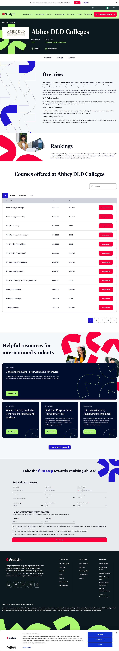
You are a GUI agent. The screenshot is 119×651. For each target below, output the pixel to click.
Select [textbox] (47, 498)
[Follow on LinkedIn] (9, 585)
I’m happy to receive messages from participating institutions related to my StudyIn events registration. (45, 534)
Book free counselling (104, 14)
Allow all (100, 634)
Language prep (60, 14)
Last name (48, 487)
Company (87, 14)
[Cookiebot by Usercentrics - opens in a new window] (11, 647)
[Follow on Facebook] (16, 585)
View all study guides (59, 447)
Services (48, 14)
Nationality (48, 495)
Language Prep (84, 571)
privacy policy (101, 526)
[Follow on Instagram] (30, 585)
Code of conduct (104, 573)
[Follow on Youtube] (23, 585)
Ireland (62, 578)
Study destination (83, 503)
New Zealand (64, 582)
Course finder (39, 14)
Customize (99, 639)
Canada (62, 571)
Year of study (81, 495)
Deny (100, 644)
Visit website (52, 48)
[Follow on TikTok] (37, 585)
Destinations (27, 14)
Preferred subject (50, 503)
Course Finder (83, 563)
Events (80, 14)
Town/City (48, 518)
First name (16, 487)
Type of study (17, 503)
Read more (12, 394)
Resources (70, 14)
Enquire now (106, 208)
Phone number (81, 487)
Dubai (61, 574)
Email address (17, 495)
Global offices (103, 563)
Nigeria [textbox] (15, 521)
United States (64, 585)
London (36, 48)
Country (16, 518)
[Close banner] (116, 632)
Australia (62, 567)
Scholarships (83, 574)
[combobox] (79, 490)
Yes (77, 2)
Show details (27, 647)
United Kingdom (65, 563)
